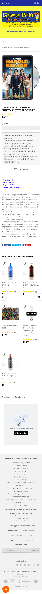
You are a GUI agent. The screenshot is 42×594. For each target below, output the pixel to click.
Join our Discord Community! (21, 535)
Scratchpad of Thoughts (21, 497)
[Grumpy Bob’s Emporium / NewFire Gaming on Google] (29, 565)
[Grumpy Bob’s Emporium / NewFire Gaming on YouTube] (38, 565)
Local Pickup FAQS (21, 471)
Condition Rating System (21, 463)
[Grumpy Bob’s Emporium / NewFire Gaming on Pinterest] (25, 565)
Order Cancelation (21, 477)
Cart (38, 3)
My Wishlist (21, 474)
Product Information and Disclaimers (21, 482)
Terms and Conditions (21, 502)
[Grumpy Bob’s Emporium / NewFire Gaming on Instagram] (34, 565)
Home (4, 41)
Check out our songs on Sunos (21, 540)
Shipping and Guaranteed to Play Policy (21, 499)
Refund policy (21, 485)
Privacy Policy (21, 480)
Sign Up (35, 550)
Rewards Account (21, 491)
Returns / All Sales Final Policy (21, 488)
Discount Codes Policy (21, 468)
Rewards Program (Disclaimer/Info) (21, 494)
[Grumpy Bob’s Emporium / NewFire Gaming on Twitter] (17, 565)
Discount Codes (21, 465)
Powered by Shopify (20, 576)
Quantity (5, 124)
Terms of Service (21, 505)
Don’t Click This (20, 561)
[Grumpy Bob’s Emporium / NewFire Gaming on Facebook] (21, 565)
